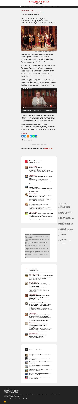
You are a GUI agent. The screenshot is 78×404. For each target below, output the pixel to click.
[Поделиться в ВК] (22, 136)
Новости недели (33, 175)
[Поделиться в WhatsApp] (33, 136)
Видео (28, 6)
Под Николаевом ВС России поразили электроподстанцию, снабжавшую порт (65, 212)
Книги (53, 6)
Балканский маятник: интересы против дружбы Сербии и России (40, 195)
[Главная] (39, 3)
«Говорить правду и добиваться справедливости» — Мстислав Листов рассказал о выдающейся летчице (40, 304)
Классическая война (27, 10)
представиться (48, 148)
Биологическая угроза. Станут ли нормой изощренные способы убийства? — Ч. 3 (41, 214)
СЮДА (20, 398)
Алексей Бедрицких (33, 294)
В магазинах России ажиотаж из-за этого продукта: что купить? (40, 370)
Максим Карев (32, 186)
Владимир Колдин (33, 193)
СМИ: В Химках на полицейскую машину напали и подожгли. (40, 373)
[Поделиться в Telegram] (25, 136)
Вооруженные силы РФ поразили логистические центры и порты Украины (65, 231)
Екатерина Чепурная (34, 274)
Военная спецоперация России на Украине (32, 12)
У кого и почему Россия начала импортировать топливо (38, 335)
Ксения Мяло (32, 203)
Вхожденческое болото (35, 167)
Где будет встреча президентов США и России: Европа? (39, 377)
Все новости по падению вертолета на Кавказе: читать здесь (39, 366)
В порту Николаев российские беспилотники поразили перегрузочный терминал (65, 206)
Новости (24, 6)
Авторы (38, 6)
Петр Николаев (32, 313)
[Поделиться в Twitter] (31, 136)
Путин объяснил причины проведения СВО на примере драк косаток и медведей (66, 218)
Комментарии (44, 6)
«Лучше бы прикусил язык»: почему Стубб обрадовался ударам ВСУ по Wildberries (39, 297)
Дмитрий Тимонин (33, 282)
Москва (25, 133)
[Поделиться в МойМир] (36, 136)
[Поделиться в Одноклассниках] (28, 136)
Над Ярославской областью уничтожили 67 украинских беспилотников (64, 242)
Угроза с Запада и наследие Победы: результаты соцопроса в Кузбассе (39, 315)
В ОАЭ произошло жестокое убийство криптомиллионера (39, 358)
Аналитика (33, 6)
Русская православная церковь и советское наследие (38, 205)
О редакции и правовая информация (12, 396)
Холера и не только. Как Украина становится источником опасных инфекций (38, 325)
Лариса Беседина (33, 212)
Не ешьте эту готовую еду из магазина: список (40, 355)
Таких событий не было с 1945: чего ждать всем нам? (41, 362)
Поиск (57, 6)
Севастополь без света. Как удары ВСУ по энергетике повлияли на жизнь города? (41, 276)
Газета (49, 6)
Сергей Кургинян (33, 166)
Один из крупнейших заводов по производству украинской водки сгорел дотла (65, 224)
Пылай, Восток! (33, 187)
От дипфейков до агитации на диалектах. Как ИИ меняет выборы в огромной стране (39, 285)
